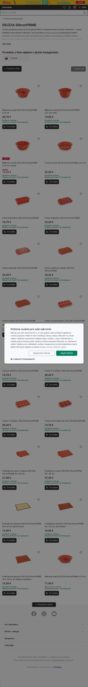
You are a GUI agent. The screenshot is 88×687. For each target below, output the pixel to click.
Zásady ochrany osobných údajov (53, 347)
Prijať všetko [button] (66, 353)
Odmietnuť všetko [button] (41, 353)
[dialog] (44, 344)
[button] (23, 359)
